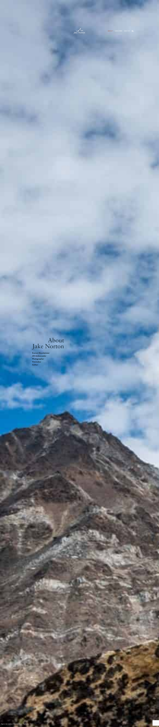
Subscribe (118, 31)
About (110, 31)
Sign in (127, 31)
